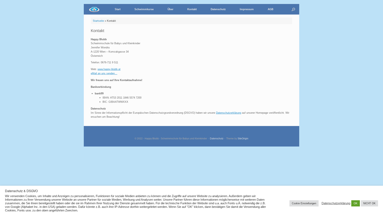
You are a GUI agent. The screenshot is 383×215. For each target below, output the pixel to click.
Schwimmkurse (144, 9)
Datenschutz (218, 9)
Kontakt (192, 9)
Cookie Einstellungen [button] (304, 203)
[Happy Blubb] (97, 9)
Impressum (247, 9)
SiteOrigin (243, 138)
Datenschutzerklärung (228, 112)
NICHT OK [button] (369, 203)
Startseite (98, 20)
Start (117, 9)
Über (170, 9)
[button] (293, 9)
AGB (270, 9)
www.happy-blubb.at (109, 69)
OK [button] (355, 203)
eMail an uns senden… (104, 73)
